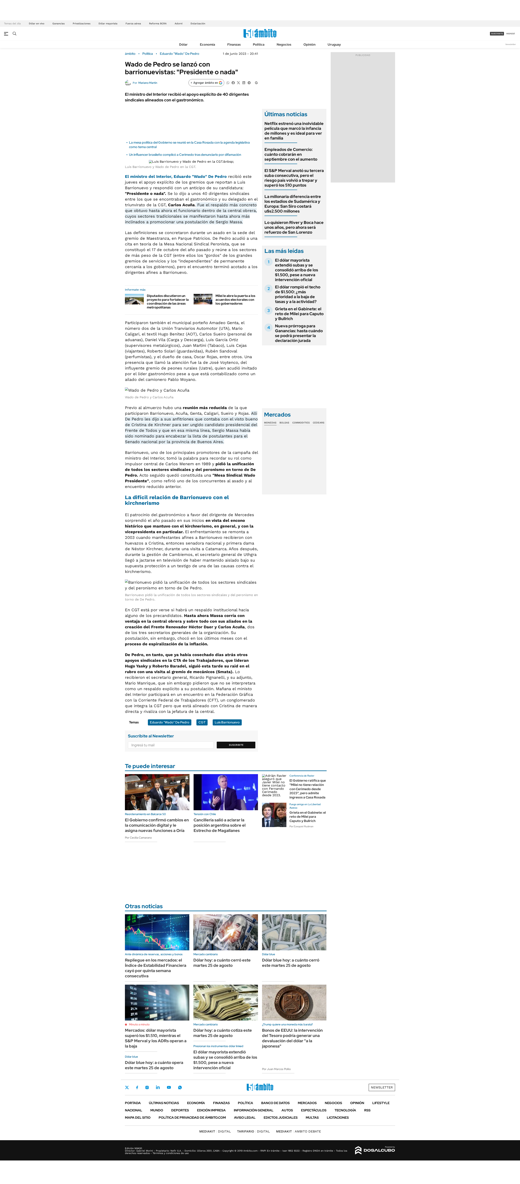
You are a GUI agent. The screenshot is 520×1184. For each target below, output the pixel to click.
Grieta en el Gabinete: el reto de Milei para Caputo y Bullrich (299, 313)
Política (258, 44)
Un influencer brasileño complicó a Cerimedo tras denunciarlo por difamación (185, 155)
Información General (253, 1110)
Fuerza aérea (133, 23)
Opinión (309, 44)
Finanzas (234, 44)
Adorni (178, 23)
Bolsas (284, 422)
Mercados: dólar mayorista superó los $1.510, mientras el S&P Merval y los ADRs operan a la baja (155, 1038)
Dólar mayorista (108, 23)
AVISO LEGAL (245, 1117)
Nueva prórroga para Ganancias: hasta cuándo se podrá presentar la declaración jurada (299, 333)
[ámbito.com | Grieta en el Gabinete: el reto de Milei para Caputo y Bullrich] (274, 815)
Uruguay (334, 44)
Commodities (301, 422)
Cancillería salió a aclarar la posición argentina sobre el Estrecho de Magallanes (220, 825)
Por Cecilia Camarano (138, 837)
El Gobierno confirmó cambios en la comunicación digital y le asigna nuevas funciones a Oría (157, 825)
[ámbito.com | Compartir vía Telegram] (249, 82)
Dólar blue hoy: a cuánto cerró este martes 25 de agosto (290, 962)
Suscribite (236, 744)
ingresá (510, 33)
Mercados (307, 1103)
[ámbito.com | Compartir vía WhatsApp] (228, 82)
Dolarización (198, 23)
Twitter (127, 1087)
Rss (367, 1110)
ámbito (130, 53)
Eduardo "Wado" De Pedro (179, 53)
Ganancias (58, 23)
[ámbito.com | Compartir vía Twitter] (238, 82)
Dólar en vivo (36, 23)
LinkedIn (158, 1087)
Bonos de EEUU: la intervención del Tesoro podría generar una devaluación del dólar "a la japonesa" (292, 1038)
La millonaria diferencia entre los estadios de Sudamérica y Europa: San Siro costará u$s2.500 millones (292, 204)
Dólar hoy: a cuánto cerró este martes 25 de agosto (222, 962)
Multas (312, 1117)
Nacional (133, 1110)
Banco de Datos (275, 1103)
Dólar (183, 44)
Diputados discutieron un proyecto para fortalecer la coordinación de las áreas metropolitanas (168, 302)
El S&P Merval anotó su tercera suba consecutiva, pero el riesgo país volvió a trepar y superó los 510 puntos (294, 178)
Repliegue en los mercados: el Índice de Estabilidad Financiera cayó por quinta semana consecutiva (155, 968)
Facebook (137, 1087)
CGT (202, 722)
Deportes (180, 1110)
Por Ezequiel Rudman (301, 826)
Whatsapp (180, 1087)
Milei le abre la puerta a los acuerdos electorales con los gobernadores (235, 300)
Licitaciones (338, 1117)
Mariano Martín (147, 83)
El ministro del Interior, (176, 176)
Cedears (318, 422)
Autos (287, 1110)
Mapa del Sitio (138, 1117)
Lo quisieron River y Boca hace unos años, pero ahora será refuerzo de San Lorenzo (294, 227)
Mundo (156, 1110)
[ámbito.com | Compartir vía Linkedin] (243, 82)
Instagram (147, 1087)
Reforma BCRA (158, 23)
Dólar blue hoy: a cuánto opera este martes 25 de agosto (154, 1065)
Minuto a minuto (139, 1024)
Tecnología (345, 1110)
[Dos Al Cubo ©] (375, 1150)
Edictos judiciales (281, 1117)
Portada (133, 1103)
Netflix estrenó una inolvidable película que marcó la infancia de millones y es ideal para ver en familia (294, 131)
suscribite (497, 33)
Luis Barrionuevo (227, 722)
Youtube (169, 1087)
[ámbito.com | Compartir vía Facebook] (233, 82)
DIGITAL (215, 1131)
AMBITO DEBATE (298, 1131)
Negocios (284, 44)
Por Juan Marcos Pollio (276, 1069)
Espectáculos (313, 1110)
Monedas (270, 422)
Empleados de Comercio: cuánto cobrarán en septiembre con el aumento (290, 154)
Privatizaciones (81, 23)
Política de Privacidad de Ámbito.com (192, 1117)
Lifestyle (381, 1103)
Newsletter (510, 44)
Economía (207, 44)
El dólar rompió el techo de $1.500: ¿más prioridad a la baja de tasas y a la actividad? (297, 294)
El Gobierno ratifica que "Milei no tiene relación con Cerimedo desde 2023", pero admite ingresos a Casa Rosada (307, 788)
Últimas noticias (164, 1103)
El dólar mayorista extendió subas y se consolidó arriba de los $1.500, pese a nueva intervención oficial (296, 270)
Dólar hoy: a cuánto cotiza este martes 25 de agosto (222, 1033)
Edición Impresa (211, 1110)
